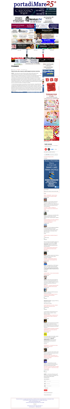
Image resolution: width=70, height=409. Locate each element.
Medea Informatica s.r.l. (39, 405)
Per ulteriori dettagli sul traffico (49, 157)
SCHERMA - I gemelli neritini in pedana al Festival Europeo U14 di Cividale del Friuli (50, 259)
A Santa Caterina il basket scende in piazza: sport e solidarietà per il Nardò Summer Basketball (50, 249)
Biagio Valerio (38, 401)
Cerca (57, 36)
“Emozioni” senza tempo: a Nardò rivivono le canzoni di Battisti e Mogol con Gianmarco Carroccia (51, 316)
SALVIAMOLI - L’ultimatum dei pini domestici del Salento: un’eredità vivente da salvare (51, 286)
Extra (49, 36)
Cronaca (18, 69)
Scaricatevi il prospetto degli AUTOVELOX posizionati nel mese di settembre (50, 295)
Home (41, 36)
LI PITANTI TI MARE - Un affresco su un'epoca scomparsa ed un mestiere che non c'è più (51, 208)
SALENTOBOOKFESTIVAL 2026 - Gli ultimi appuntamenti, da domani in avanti (51, 306)
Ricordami (46, 388)
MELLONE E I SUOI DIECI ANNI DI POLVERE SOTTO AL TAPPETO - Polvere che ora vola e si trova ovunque (51, 367)
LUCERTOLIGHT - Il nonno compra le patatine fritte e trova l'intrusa (51, 274)
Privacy (52, 36)
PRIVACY (35, 404)
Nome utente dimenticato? (48, 392)
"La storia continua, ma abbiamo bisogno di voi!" (50, 236)
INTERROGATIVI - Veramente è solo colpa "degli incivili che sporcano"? (51, 346)
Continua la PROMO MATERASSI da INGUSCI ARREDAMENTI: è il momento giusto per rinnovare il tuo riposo (51, 330)
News (45, 36)
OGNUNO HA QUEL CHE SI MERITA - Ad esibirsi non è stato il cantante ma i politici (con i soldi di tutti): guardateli (51, 356)
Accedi (46, 390)
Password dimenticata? (47, 395)
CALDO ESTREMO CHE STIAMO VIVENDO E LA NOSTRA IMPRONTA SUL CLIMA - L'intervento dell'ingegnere (51, 221)
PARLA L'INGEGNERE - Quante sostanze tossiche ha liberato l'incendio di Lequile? (50, 196)
